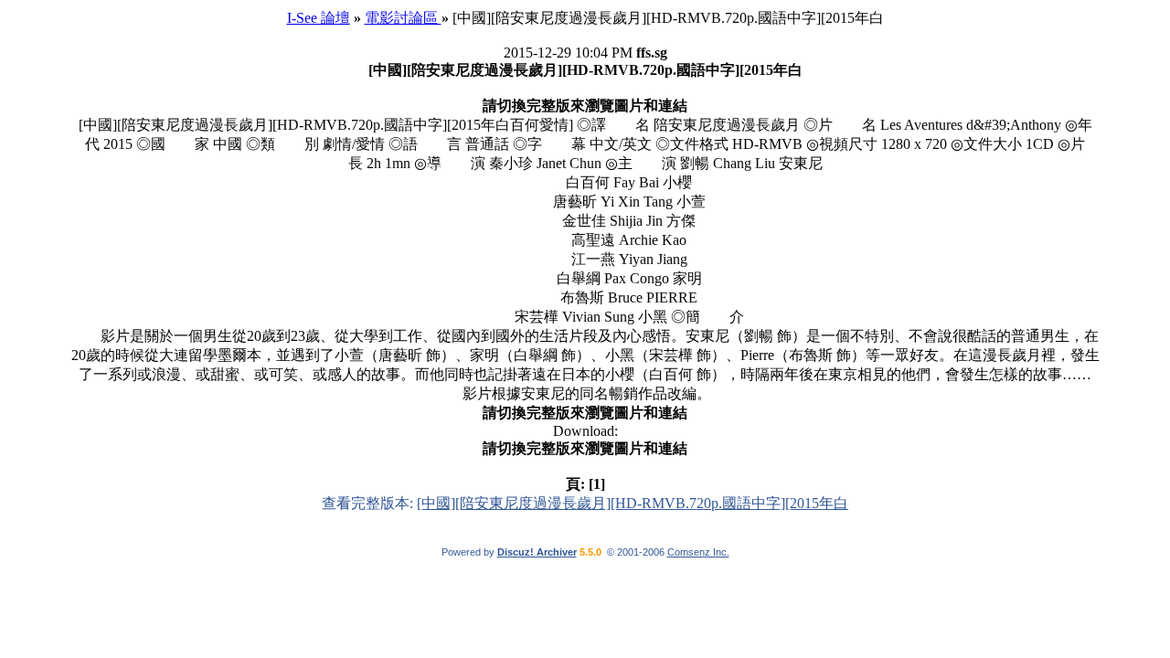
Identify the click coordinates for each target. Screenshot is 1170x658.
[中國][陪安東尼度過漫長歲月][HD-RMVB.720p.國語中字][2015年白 (632, 503)
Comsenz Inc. (698, 552)
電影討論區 (403, 18)
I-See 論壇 (318, 18)
